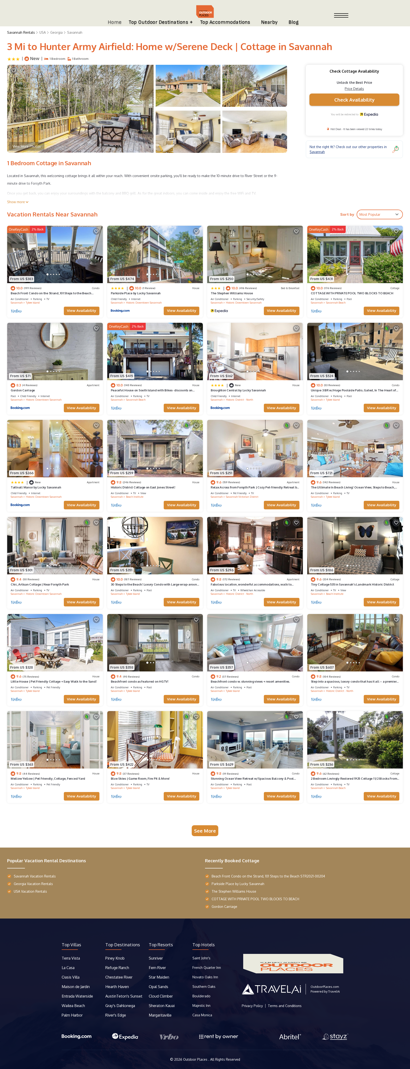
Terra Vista (71, 958)
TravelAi (334, 991)
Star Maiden (159, 977)
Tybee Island (33, 302)
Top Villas (71, 944)
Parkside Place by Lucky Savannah (136, 293)
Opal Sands (158, 986)
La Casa (68, 967)
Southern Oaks (203, 987)
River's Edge (115, 1015)
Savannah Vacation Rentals (35, 876)
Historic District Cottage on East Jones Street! (143, 487)
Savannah (74, 32)
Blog (294, 22)
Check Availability (354, 100)
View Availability (81, 310)
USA (42, 32)
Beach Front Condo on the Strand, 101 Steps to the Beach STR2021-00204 (268, 876)
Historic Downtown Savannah (144, 302)
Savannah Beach (335, 302)
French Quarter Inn (206, 968)
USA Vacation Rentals (30, 891)
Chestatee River (118, 977)
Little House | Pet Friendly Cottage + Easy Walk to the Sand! (54, 681)
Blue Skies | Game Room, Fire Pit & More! (140, 778)
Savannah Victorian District (242, 496)
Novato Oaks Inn (205, 977)
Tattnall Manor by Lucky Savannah (36, 487)
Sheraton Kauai (162, 1005)
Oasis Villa (70, 977)
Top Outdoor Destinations (158, 22)
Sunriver (156, 958)
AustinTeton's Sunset (123, 996)
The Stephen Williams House (232, 293)
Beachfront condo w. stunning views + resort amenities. (250, 681)
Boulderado (201, 996)
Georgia (56, 32)
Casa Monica (202, 1015)
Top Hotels (203, 944)
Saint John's (201, 958)
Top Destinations (122, 944)
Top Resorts (161, 944)
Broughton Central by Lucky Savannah (238, 390)
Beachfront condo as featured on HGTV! (139, 681)
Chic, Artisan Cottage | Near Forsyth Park (40, 584)
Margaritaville (160, 1015)
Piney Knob (115, 958)
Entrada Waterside (77, 996)
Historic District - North (239, 399)
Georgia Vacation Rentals (33, 884)
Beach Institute (134, 496)
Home (115, 22)
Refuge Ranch (117, 967)
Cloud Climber (161, 996)
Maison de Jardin (76, 986)
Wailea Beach (74, 1005)
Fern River (157, 967)
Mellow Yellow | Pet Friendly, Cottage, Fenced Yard (48, 778)
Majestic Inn (201, 1005)
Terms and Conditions (285, 1006)
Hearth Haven (117, 986)
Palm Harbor (72, 1015)
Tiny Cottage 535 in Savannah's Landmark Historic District (352, 584)
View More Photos (27, 146)
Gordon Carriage (23, 390)
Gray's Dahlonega (120, 1005)
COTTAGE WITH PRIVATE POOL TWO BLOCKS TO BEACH (352, 293)
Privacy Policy (252, 1006)
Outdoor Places (195, 1059)
